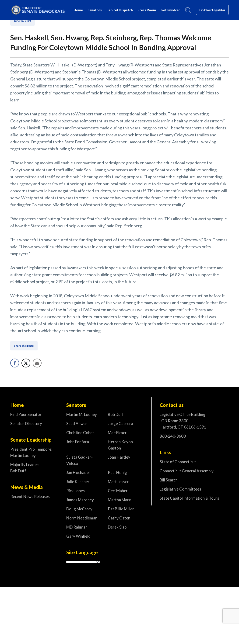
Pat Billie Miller (121, 508)
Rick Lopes (75, 490)
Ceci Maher (118, 490)
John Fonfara (77, 441)
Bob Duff (116, 414)
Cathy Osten (119, 517)
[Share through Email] (37, 363)
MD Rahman (77, 527)
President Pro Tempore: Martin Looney (31, 452)
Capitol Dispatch (119, 10)
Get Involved (170, 10)
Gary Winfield (78, 536)
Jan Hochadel (78, 472)
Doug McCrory (79, 508)
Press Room (146, 10)
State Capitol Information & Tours (189, 498)
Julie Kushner (77, 481)
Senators (95, 10)
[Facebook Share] (14, 363)
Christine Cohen (80, 432)
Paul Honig (117, 472)
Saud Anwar (76, 423)
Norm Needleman (81, 517)
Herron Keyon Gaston (120, 444)
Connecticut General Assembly (187, 470)
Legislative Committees (180, 489)
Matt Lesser (118, 481)
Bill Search (169, 479)
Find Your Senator (26, 414)
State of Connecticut (178, 461)
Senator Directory (26, 423)
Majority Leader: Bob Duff (24, 467)
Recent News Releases (30, 496)
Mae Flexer (117, 432)
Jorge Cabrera (120, 423)
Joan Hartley (119, 457)
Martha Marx (119, 499)
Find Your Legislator (212, 10)
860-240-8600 (173, 436)
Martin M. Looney (81, 414)
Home (78, 10)
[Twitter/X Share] (25, 363)
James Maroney (80, 499)
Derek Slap (117, 527)
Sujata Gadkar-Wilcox (79, 460)
